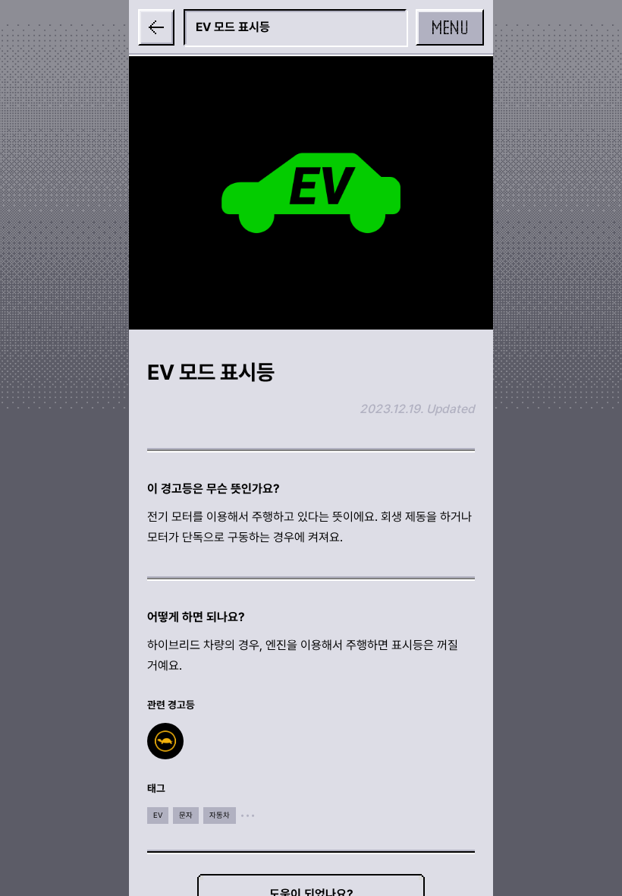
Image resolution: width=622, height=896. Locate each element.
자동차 (219, 815)
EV (157, 815)
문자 (186, 815)
